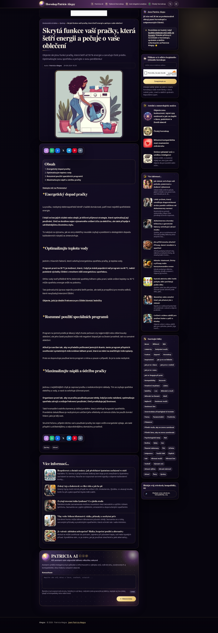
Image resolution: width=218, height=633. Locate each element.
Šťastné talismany (152, 448)
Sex (162, 443)
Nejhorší (148, 401)
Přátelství (148, 422)
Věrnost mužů (156, 458)
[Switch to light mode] (170, 3)
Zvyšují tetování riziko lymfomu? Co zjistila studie (80, 501)
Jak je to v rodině (167, 365)
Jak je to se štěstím (164, 360)
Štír (163, 448)
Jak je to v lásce (151, 365)
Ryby (155, 443)
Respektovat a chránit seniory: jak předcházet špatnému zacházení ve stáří (91, 470)
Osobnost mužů (161, 401)
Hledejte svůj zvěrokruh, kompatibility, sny (157, 494)
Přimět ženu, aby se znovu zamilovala (159, 432)
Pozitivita (171, 417)
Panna (147, 417)
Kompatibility (150, 380)
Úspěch (171, 453)
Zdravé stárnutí (165, 469)
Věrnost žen (170, 458)
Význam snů (158, 464)
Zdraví (55, 447)
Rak (165, 438)
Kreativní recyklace (152, 386)
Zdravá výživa (150, 469)
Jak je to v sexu (151, 370)
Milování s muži (167, 391)
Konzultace (47, 572)
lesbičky (148, 391)
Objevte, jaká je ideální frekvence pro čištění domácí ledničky (72, 300)
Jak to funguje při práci (154, 375)
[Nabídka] (176, 3)
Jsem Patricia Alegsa (156, 12)
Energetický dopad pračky (58, 169)
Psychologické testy (152, 438)
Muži (165, 396)
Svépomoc (149, 453)
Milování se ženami (152, 396)
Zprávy (62, 23)
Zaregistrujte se (160, 81)
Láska (165, 386)
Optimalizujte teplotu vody (59, 172)
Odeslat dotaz (126, 599)
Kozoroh (162, 380)
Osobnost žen (150, 406)
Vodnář (147, 464)
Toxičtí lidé (160, 453)
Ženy (155, 474)
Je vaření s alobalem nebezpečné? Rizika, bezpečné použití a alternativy (90, 531)
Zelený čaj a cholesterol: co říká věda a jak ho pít (79, 486)
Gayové (157, 354)
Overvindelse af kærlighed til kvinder (159, 412)
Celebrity (148, 349)
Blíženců (156, 344)
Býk (164, 344)
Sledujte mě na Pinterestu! (55, 188)
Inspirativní (149, 360)
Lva (156, 391)
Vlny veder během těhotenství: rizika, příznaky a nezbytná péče (86, 516)
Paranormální (158, 417)
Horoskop (167, 354)
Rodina (147, 443)
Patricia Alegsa (55, 65)
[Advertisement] (89, 13)
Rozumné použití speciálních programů (65, 176)
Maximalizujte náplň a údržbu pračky (64, 180)
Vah (146, 458)
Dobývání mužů (161, 349)
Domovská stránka (50, 23)
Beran (147, 344)
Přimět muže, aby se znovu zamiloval (159, 427)
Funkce (147, 354)
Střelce (171, 448)
